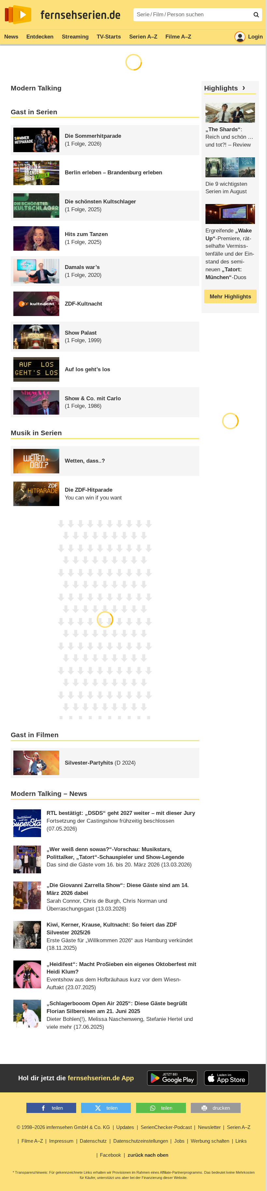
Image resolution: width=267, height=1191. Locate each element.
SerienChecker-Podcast (166, 1127)
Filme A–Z (178, 37)
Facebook (110, 1155)
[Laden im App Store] (226, 1078)
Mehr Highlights (230, 297)
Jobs (179, 1141)
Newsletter (209, 1127)
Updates (125, 1127)
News (11, 37)
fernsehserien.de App (101, 1078)
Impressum (61, 1141)
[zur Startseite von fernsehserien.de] (18, 14)
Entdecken (39, 37)
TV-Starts (109, 37)
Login (255, 37)
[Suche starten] (256, 14)
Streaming (75, 37)
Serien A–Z (143, 37)
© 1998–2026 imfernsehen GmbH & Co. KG (63, 1127)
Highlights (221, 88)
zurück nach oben (148, 1155)
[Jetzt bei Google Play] (172, 1078)
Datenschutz (93, 1141)
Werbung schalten (210, 1141)
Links (241, 1141)
